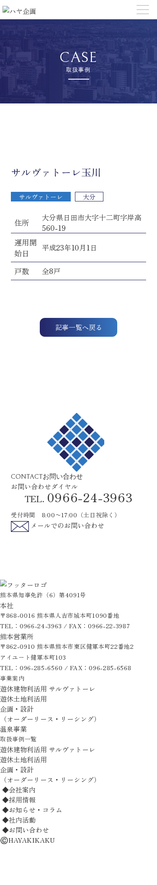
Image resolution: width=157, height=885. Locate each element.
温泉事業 (13, 729)
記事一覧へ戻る (78, 327)
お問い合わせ (25, 830)
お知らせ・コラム (32, 810)
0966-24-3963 (41, 626)
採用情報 (19, 800)
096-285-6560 (41, 667)
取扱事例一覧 (18, 739)
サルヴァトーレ (41, 196)
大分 (89, 196)
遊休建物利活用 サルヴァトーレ (47, 689)
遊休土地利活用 (23, 699)
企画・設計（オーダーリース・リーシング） (50, 714)
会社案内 (19, 789)
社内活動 (19, 820)
